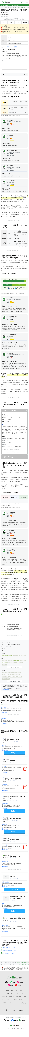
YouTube (19, 985)
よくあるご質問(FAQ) (21, 1002)
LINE (14, 982)
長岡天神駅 (14, 7)
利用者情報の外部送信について (19, 999)
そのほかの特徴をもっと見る (15, 667)
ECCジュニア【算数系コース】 (14, 47)
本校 (3, 903)
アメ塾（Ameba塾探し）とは (17, 990)
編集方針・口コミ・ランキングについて (14, 993)
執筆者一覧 (4, 996)
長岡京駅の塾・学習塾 (8, 953)
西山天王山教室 (5, 882)
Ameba (9, 1020)
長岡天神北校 (5, 925)
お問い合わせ (12, 1002)
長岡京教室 (3, 718)
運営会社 (5, 1002)
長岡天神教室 (5, 803)
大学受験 (21, 982)
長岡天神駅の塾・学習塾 (9, 947)
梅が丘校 (4, 745)
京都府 (5, 7)
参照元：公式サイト (23, 425)
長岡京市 (9, 7)
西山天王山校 (5, 862)
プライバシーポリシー (6, 999)
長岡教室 (4, 766)
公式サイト (14, 753)
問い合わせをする (5, 689)
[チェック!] (25, 769)
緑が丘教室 (3, 707)
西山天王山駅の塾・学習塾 (9, 950)
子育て (11, 985)
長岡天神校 (4, 784)
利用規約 (25, 996)
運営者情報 (18, 996)
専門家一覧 (11, 996)
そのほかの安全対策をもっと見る (14, 681)
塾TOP (2, 7)
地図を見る (4, 712)
